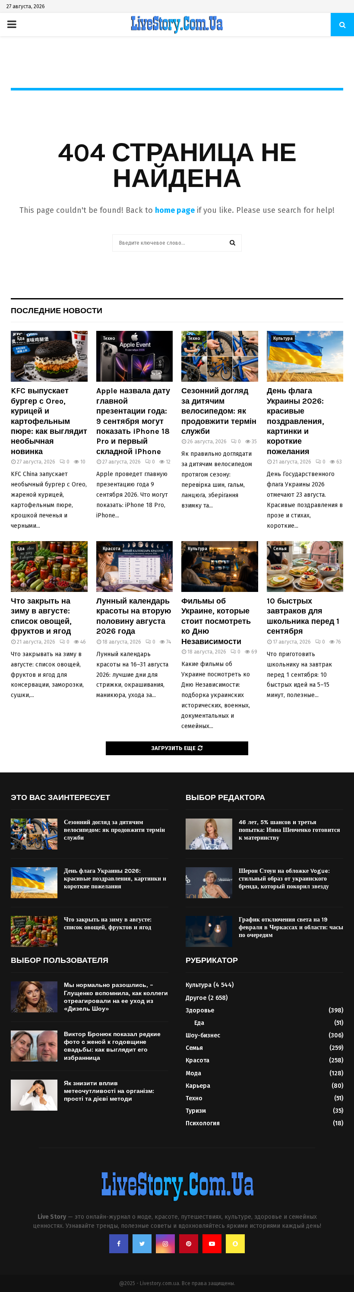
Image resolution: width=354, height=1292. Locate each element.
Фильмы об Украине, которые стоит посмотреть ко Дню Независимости (216, 621)
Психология (203, 1123)
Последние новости (56, 310)
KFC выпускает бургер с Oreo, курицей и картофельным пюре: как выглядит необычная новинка (49, 421)
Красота (111, 548)
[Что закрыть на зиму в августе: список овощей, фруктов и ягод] (49, 566)
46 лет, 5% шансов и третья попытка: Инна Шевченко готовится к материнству (289, 830)
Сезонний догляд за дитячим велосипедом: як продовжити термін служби (218, 411)
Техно (109, 338)
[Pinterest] (188, 1243)
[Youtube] (211, 1243)
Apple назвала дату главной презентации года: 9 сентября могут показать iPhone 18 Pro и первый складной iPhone (133, 421)
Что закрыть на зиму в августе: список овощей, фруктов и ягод (41, 616)
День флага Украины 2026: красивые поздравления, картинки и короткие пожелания (295, 421)
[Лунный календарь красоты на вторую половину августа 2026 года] (134, 566)
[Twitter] (142, 1243)
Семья (280, 548)
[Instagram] (165, 1243)
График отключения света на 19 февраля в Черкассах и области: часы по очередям (291, 927)
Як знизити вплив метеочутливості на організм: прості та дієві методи (109, 1091)
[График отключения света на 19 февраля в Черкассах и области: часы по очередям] (209, 931)
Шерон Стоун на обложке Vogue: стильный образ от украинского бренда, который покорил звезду (284, 878)
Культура (283, 338)
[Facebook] (118, 1243)
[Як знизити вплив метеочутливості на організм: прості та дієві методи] (34, 1095)
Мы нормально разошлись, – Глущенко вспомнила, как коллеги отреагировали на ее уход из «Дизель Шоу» (116, 996)
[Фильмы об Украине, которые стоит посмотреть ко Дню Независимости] (219, 566)
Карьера (198, 1086)
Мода (193, 1073)
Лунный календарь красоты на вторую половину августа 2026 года (133, 616)
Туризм (196, 1111)
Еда (21, 338)
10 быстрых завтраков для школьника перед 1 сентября (303, 616)
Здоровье (200, 1010)
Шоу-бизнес (203, 1035)
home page (175, 210)
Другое (196, 998)
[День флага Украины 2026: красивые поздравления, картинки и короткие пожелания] (305, 356)
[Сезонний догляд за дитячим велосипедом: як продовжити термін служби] (219, 356)
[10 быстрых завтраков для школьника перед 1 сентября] (305, 566)
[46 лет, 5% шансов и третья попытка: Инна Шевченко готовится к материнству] (209, 834)
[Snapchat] (235, 1243)
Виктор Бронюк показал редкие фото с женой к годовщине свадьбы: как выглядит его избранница (112, 1046)
